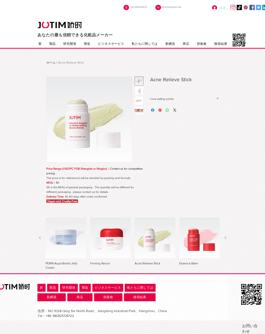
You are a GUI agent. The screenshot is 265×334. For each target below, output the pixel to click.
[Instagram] (233, 7)
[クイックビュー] (66, 237)
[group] (133, 243)
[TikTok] (239, 7)
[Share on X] (174, 110)
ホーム (51, 62)
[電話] (126, 7)
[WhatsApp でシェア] (167, 110)
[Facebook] (252, 7)
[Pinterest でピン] (160, 110)
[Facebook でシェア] (152, 110)
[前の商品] (40, 237)
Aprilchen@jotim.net (171, 6)
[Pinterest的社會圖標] (245, 7)
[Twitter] (258, 7)
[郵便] (158, 7)
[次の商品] (225, 237)
